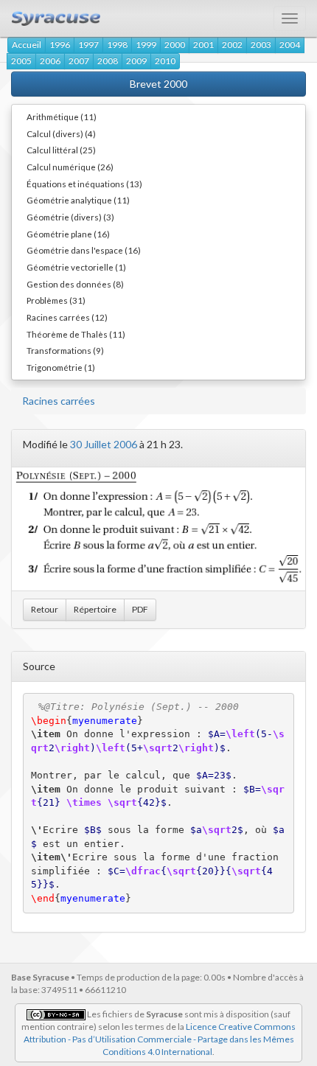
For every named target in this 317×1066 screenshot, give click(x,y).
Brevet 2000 (158, 83)
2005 (21, 60)
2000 (174, 44)
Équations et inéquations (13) (84, 183)
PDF (140, 609)
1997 (88, 44)
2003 (261, 44)
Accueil (26, 44)
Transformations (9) (65, 350)
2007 (79, 60)
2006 (50, 60)
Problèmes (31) (56, 300)
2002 (232, 44)
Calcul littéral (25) (61, 149)
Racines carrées (58, 400)
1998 (117, 44)
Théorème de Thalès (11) (76, 334)
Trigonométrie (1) (61, 367)
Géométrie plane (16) (68, 234)
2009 (136, 60)
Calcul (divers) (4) (61, 133)
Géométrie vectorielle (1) (76, 267)
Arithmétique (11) (62, 116)
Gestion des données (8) (75, 284)
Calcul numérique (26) (70, 166)
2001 (203, 44)
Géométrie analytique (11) (78, 200)
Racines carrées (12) (67, 317)
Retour (44, 609)
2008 (107, 60)
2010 (165, 60)
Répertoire (95, 609)
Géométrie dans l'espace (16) (84, 250)
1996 (59, 44)
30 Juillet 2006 (103, 444)
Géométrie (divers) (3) (70, 217)
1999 (146, 44)
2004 (289, 44)
